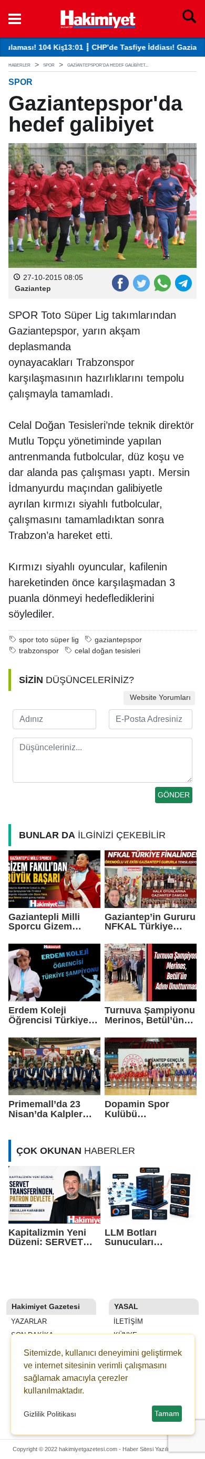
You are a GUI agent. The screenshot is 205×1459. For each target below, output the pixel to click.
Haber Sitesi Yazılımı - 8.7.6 (157, 1449)
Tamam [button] (167, 1413)
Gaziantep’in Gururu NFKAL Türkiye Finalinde (150, 922)
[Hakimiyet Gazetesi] (97, 17)
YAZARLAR (28, 1321)
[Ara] (189, 19)
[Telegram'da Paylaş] (183, 282)
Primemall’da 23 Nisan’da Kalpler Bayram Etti (45, 1109)
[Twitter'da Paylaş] (141, 282)
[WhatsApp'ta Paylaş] (162, 282)
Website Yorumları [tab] (159, 697)
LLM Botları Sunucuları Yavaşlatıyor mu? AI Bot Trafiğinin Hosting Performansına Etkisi (149, 1237)
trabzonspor (39, 651)
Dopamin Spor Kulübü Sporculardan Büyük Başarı (137, 1109)
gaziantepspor (118, 640)
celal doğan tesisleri (107, 651)
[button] (14, 19)
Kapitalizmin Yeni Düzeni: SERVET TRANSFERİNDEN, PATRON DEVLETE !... (51, 1237)
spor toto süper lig (49, 640)
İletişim (127, 1321)
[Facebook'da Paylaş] (120, 282)
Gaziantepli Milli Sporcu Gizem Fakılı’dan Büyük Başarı (46, 922)
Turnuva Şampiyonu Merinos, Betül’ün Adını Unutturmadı (150, 1015)
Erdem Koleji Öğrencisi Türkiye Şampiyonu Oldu (48, 1015)
